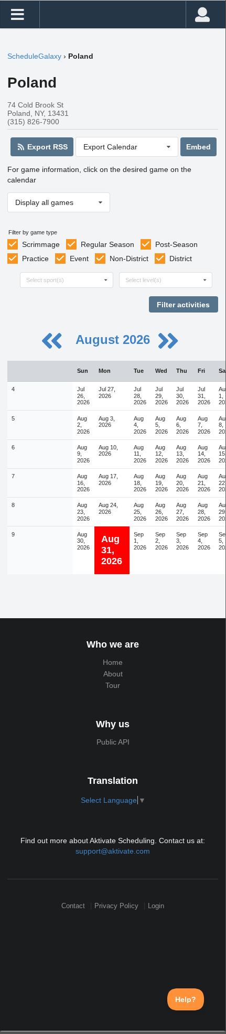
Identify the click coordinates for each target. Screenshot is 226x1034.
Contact (73, 905)
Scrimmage (41, 244)
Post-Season (176, 244)
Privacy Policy (116, 905)
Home (113, 662)
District (180, 258)
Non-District (129, 258)
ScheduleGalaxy (34, 56)
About (113, 674)
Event (79, 258)
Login (156, 905)
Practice (35, 258)
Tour (112, 685)
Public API (113, 742)
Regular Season (107, 244)
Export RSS (46, 147)
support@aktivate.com (113, 851)
